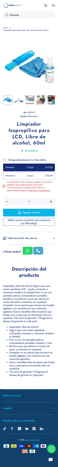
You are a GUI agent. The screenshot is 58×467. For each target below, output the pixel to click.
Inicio (5, 28)
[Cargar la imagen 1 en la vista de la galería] (8, 100)
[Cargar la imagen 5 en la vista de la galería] (52, 100)
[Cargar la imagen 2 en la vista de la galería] (19, 100)
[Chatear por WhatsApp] (51, 449)
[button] (45, 5)
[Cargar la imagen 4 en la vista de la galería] (41, 100)
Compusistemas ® (32, 440)
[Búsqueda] (6, 15)
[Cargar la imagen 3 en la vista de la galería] (30, 100)
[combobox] (29, 15)
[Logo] (12, 5)
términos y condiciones (39, 190)
